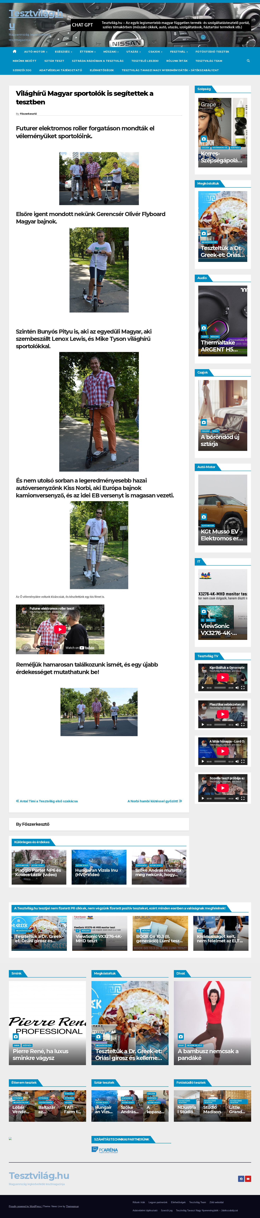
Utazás (132, 51)
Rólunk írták (177, 60)
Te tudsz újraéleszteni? (201, 440)
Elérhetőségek (102, 70)
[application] (222, 677)
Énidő (201, 431)
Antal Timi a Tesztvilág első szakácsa (48, 801)
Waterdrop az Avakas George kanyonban (203, 255)
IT (234, 620)
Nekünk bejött (25, 60)
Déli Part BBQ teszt (10, 1112)
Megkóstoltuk (23, 931)
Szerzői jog (22, 70)
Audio (236, 337)
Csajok (154, 51)
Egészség (63, 51)
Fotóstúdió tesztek (212, 51)
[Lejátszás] (203, 687)
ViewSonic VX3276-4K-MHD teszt (99, 938)
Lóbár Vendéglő (35, 1112)
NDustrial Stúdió (201, 1109)
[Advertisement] (38, 768)
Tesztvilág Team (208, 60)
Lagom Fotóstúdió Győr (174, 1112)
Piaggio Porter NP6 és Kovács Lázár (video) (38, 872)
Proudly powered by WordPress (25, 1206)
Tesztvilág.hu (39, 1175)
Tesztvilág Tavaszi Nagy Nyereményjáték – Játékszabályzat (170, 70)
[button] (248, 60)
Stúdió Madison (226, 1109)
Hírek (200, 931)
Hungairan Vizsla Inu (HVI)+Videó (96, 872)
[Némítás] (237, 687)
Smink (247, 148)
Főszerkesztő (28, 113)
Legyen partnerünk (158, 1202)
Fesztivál (178, 51)
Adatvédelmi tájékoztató (60, 70)
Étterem (87, 51)
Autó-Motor (35, 51)
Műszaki (110, 51)
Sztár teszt (54, 60)
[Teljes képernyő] (243, 687)
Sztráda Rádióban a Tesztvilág (98, 60)
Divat (231, 1045)
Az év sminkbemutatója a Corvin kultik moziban (54, 1054)
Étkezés (83, 1094)
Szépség (199, 148)
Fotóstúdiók (59, 1103)
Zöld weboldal (217, 1202)
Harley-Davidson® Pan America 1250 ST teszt (205, 541)
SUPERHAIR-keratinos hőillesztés (200, 160)
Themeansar (72, 1206)
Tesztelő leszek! (145, 60)
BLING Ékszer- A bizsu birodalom (180, 1054)
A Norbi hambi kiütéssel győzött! (153, 801)
